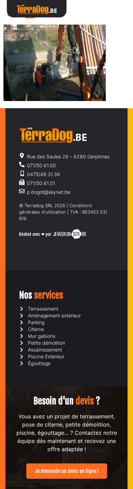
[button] (113, 8)
